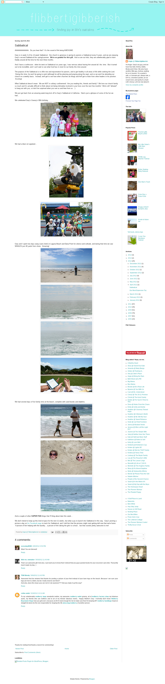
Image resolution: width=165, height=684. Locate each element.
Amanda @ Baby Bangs (136, 368)
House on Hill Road (134, 509)
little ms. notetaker (28, 560)
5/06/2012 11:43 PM (38, 575)
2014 (130, 255)
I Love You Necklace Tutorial (142, 238)
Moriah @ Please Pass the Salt (138, 474)
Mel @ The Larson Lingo (136, 460)
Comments (133, 538)
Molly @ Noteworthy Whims (137, 471)
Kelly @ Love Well (134, 442)
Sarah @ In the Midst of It (136, 481)
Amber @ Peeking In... (135, 371)
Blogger (92, 679)
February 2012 (135, 297)
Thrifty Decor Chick (134, 525)
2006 (130, 319)
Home (67, 649)
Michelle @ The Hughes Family (139, 466)
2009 (130, 310)
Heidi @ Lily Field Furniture (137, 422)
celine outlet (25, 593)
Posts (131, 535)
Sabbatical (133, 287)
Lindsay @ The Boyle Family (138, 455)
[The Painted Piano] (128, 99)
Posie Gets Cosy (133, 517)
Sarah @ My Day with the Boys (138, 484)
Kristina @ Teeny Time (135, 453)
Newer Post (19, 649)
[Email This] (56, 532)
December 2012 (136, 264)
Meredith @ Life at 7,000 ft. (137, 463)
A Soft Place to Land (135, 499)
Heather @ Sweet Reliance (137, 419)
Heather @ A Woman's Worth (138, 414)
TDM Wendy (25, 575)
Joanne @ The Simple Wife (137, 432)
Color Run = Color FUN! (142, 195)
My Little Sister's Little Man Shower (143, 146)
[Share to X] (61, 532)
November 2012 (136, 267)
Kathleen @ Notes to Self (136, 439)
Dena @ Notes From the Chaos (139, 404)
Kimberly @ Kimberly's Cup (137, 445)
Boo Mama (131, 384)
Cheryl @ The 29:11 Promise (138, 395)
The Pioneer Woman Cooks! (137, 522)
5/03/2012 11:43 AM (42, 560)
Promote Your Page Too (133, 101)
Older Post (113, 649)
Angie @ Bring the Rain (136, 376)
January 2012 (135, 300)
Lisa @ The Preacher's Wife (137, 458)
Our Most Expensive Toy (138, 290)
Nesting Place (132, 512)
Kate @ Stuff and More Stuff (137, 437)
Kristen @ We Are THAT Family (138, 450)
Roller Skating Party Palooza (143, 170)
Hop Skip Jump (133, 506)
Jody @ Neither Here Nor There (139, 434)
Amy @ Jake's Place (135, 374)
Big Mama (131, 381)
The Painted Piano (131, 94)
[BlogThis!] (58, 532)
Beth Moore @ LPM (134, 379)
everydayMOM (26, 546)
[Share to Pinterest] (66, 532)
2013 (130, 258)
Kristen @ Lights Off (134, 447)
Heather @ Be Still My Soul (137, 417)
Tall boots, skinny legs (135, 232)
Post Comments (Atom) (32, 652)
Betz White (131, 504)
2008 (130, 313)
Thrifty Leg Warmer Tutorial (143, 158)
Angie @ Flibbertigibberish (138, 61)
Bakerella (131, 501)
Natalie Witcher (133, 476)
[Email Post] (52, 532)
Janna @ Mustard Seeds (136, 425)
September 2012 (136, 273)
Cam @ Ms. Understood (136, 392)
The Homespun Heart (135, 487)
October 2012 (135, 270)
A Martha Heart (133, 363)
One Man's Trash (144, 182)
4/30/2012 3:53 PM (39, 546)
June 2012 (134, 279)
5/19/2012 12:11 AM (38, 593)
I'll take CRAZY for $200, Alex (143, 208)
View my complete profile (134, 85)
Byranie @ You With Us (136, 389)
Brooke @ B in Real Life (136, 387)
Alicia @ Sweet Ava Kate (136, 366)
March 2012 (134, 294)
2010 (130, 307)
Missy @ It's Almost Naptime (137, 468)
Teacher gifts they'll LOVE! (142, 133)
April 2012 (133, 285)
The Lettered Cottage (135, 520)
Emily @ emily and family (136, 407)
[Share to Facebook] (63, 532)
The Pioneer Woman (135, 489)
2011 (130, 304)
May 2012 (133, 282)
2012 (130, 261)
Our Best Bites (133, 514)
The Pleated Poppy (134, 492)
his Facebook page (34, 523)
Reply (23, 552)
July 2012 (133, 276)
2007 (130, 316)
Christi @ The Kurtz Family (137, 397)
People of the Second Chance (138, 479)
